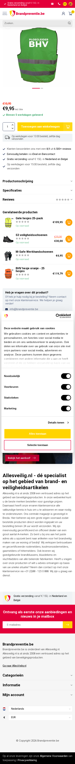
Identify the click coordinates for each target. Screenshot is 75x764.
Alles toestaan (37, 433)
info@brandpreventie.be (24, 309)
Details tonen (56, 422)
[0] (70, 13)
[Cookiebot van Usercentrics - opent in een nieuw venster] (55, 316)
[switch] (66, 387)
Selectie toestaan (37, 445)
